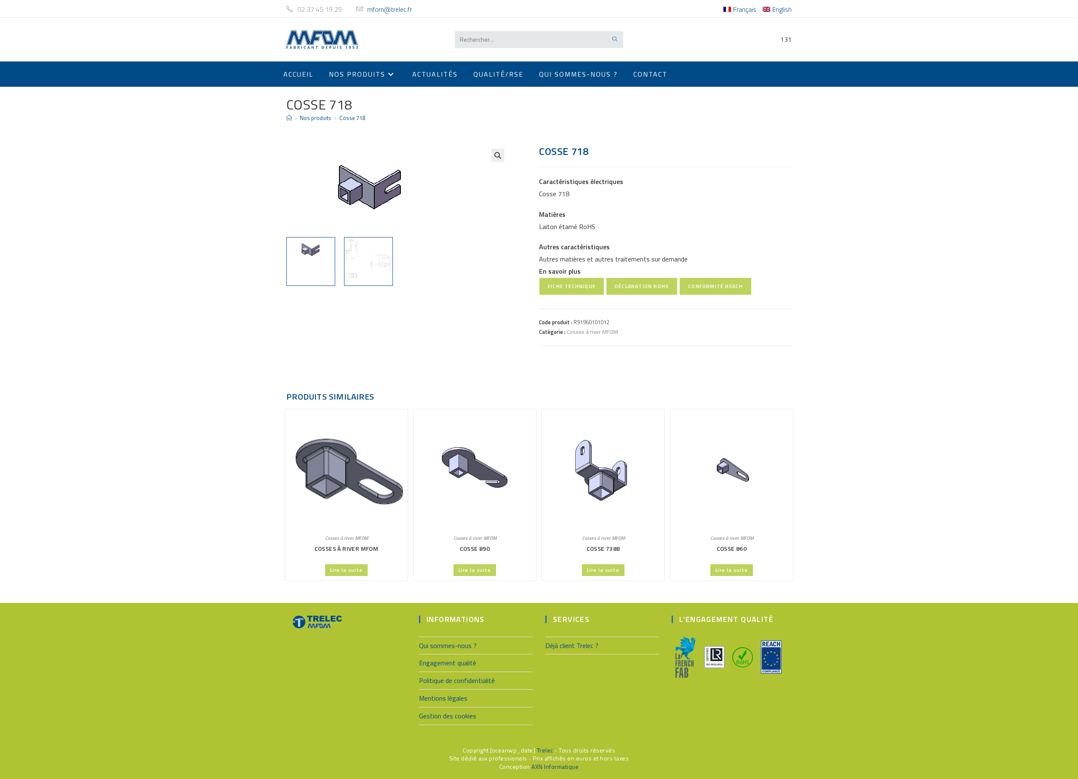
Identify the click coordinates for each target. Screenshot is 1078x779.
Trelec (545, 750)
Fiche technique (571, 286)
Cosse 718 (352, 118)
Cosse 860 (732, 548)
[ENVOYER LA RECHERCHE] (615, 39)
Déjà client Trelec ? (571, 645)
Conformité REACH (715, 286)
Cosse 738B (603, 548)
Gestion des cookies (447, 716)
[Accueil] (289, 118)
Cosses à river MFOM (592, 332)
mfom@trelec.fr (389, 9)
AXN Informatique (555, 766)
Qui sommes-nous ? (448, 645)
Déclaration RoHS (642, 286)
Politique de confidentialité (457, 680)
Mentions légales (443, 698)
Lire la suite (346, 570)
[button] (497, 155)
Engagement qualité (447, 663)
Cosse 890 (475, 548)
